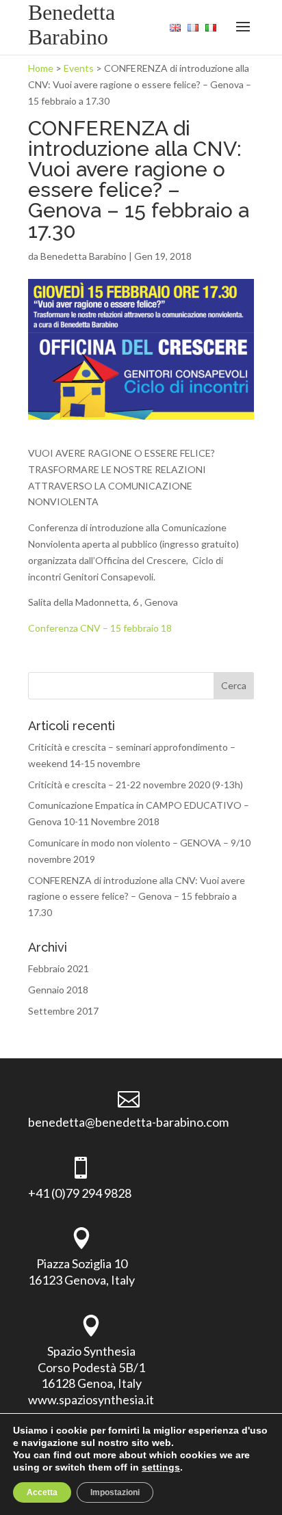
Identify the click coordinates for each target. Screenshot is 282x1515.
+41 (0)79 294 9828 (79, 1193)
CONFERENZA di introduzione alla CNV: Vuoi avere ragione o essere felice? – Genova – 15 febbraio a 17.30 (136, 896)
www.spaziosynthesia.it (91, 1399)
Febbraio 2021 (58, 968)
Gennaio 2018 (58, 989)
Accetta (42, 1492)
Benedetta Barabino (83, 256)
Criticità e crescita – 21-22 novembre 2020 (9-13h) (135, 784)
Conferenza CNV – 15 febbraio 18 (100, 628)
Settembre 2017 (63, 1011)
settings (161, 1467)
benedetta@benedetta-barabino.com (128, 1121)
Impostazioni (115, 1492)
